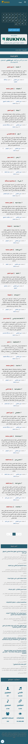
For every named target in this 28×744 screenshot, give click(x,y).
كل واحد (16, 295)
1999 (14, 103)
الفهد (7, 264)
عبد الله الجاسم (6, 333)
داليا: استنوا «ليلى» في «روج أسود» (16, 578)
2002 (14, 500)
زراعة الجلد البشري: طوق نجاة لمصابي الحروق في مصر (14, 552)
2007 (14, 335)
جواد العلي (9, 389)
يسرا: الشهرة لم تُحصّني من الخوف (17, 565)
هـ (22, 23)
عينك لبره (16, 226)
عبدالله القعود (6, 356)
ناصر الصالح (7, 404)
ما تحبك (18, 365)
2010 (14, 174)
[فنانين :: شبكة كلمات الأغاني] (8, 2)
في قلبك (18, 250)
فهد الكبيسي (11, 134)
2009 (14, 243)
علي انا (19, 181)
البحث (20, 2)
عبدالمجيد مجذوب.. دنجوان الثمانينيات (16, 602)
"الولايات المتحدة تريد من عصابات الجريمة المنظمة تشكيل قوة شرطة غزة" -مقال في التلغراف (14, 651)
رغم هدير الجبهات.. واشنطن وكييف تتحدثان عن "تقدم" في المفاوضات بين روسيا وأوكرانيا (14, 639)
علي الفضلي (16, 80)
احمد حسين (6, 318)
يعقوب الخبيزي (6, 101)
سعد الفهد (7, 172)
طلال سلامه (9, 88)
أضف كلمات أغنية (14, 30)
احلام (8, 342)
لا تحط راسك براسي (18, 318)
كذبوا (17, 273)
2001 (14, 359)
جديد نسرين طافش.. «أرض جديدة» (17, 589)
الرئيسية (24, 50)
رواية (17, 110)
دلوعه (17, 67)
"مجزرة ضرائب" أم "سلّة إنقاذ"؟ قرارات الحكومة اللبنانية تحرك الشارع (16, 614)
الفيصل (7, 148)
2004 (14, 127)
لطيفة (9, 226)
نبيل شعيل (10, 67)
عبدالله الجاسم (6, 125)
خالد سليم (10, 157)
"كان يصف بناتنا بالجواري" (19, 664)
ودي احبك (18, 483)
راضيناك (18, 88)
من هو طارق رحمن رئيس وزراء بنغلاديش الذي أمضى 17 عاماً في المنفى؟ (14, 626)
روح (18, 134)
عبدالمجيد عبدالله (10, 181)
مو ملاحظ (18, 436)
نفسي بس (18, 460)
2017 (14, 150)
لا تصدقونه (16, 342)
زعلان (17, 157)
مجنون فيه (17, 389)
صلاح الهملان (6, 194)
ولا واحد (18, 507)
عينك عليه (18, 202)
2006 (14, 266)
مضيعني (17, 412)
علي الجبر (7, 498)
